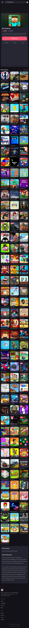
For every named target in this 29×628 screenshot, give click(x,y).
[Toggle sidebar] (2, 2)
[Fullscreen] (23, 42)
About (2, 613)
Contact (2, 619)
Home (2, 601)
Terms (2, 617)
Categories (3, 603)
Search (2, 605)
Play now (15, 38)
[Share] (14, 42)
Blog (2, 607)
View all (25, 70)
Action (11, 30)
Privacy (2, 615)
